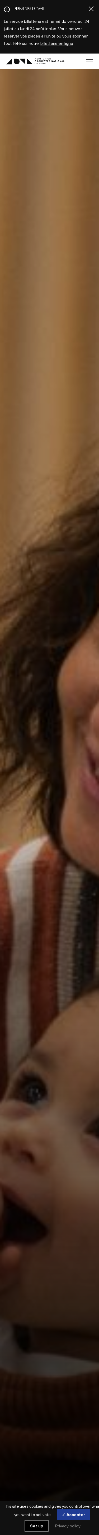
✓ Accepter (73, 1514)
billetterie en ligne (56, 43)
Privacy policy (68, 1525)
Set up (36, 1526)
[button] (89, 61)
